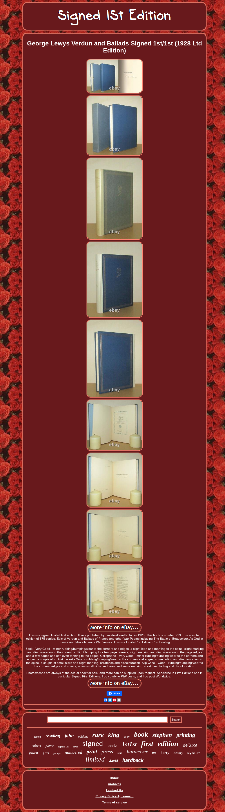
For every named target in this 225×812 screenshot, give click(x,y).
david (113, 761)
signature (193, 752)
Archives (114, 784)
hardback (132, 760)
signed (92, 743)
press (107, 751)
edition (168, 744)
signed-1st (63, 746)
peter (46, 752)
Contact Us (114, 790)
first (147, 744)
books (112, 745)
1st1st (129, 744)
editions (83, 736)
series (75, 746)
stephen (162, 734)
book (141, 734)
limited (95, 759)
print (92, 751)
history (178, 752)
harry (165, 752)
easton (37, 736)
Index (114, 778)
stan (120, 752)
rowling (52, 736)
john (69, 735)
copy (127, 736)
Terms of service (114, 802)
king (113, 735)
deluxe (190, 745)
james (34, 752)
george (56, 753)
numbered (73, 752)
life (154, 752)
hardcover (137, 751)
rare (98, 734)
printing (185, 735)
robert (36, 746)
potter (49, 746)
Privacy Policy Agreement (115, 796)
